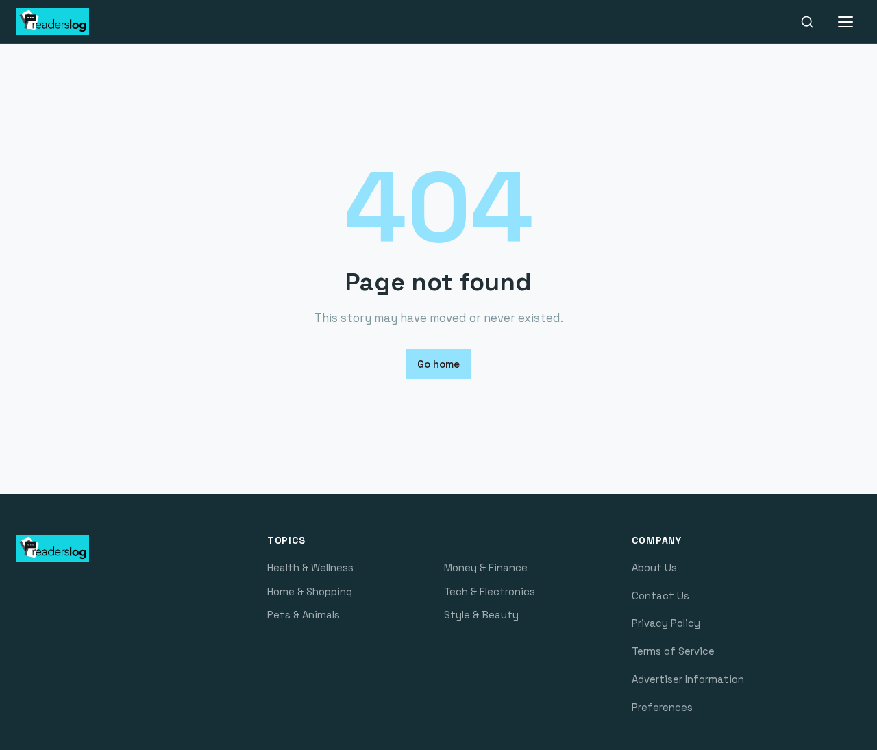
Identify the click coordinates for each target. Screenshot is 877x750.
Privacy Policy (666, 622)
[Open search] (807, 22)
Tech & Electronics (489, 591)
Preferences (662, 707)
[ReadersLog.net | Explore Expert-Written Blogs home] (78, 21)
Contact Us (660, 595)
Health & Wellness (310, 567)
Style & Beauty (481, 614)
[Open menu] (845, 22)
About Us (654, 567)
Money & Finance (486, 567)
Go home (438, 364)
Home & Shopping (309, 591)
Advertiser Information (688, 679)
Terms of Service (673, 651)
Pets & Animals (303, 614)
